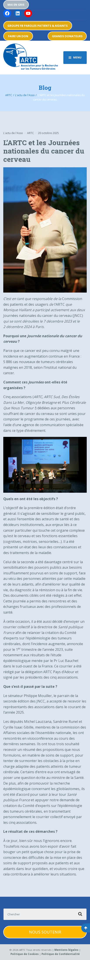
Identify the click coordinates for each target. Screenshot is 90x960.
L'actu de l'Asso (13, 133)
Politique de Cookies (24, 954)
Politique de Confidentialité (61, 954)
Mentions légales (66, 949)
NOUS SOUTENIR (45, 932)
